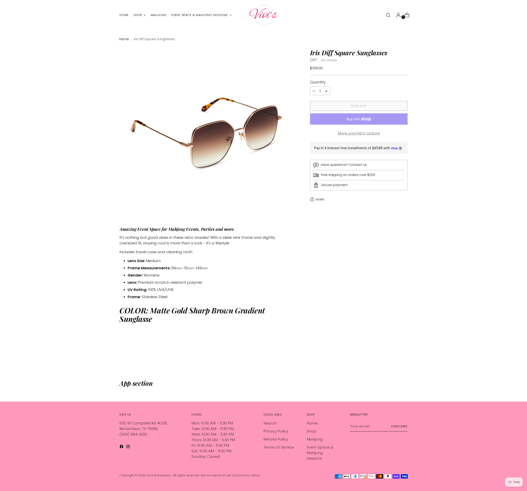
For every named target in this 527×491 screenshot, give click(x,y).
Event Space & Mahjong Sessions (320, 453)
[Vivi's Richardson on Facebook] (121, 447)
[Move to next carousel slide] (404, 357)
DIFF (313, 59)
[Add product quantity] (314, 91)
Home (124, 39)
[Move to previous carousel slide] (394, 357)
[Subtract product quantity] (326, 91)
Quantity (318, 82)
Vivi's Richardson (159, 475)
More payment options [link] (359, 133)
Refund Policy (276, 439)
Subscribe (399, 426)
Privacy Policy (276, 431)
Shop (311, 431)
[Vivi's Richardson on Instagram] (128, 447)
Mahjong (315, 439)
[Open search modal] (388, 15)
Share (320, 199)
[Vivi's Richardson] (263, 15)
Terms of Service (279, 447)
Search (270, 423)
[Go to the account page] (397, 15)
